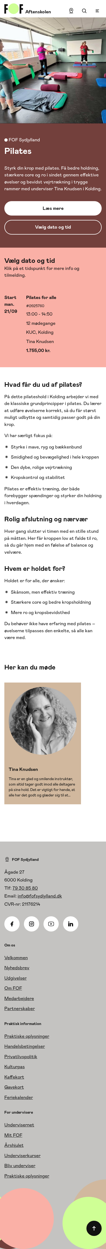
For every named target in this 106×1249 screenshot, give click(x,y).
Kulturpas (14, 1067)
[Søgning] (84, 10)
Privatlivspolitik (20, 1057)
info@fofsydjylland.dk (40, 896)
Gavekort (14, 1087)
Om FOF (13, 988)
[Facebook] (12, 924)
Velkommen (16, 958)
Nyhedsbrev (16, 968)
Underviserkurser (22, 1155)
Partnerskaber (19, 1008)
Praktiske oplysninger (26, 1036)
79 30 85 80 (25, 888)
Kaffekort (14, 1077)
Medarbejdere (19, 998)
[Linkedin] (70, 924)
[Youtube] (51, 924)
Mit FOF (13, 1135)
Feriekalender (18, 1097)
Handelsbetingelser (24, 1046)
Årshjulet (14, 1145)
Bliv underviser (19, 1166)
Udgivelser (15, 978)
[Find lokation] (71, 10)
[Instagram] (31, 924)
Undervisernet (19, 1125)
